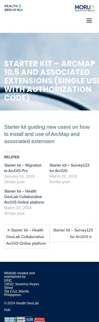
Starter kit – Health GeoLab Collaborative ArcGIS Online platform (24, 196)
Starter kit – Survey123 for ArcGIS (73, 233)
